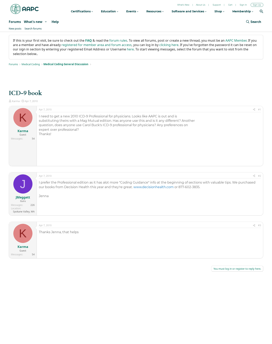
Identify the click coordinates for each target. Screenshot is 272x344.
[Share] (254, 109)
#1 (259, 109)
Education (109, 11)
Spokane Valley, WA (24, 211)
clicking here (168, 45)
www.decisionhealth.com (153, 187)
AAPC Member (236, 40)
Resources (154, 11)
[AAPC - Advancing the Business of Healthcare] (24, 9)
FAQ (88, 40)
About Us (200, 5)
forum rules (118, 40)
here (130, 49)
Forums (15, 22)
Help (55, 22)
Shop (218, 11)
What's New (183, 5)
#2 (259, 176)
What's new (33, 22)
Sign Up (257, 5)
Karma (16, 101)
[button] (46, 22)
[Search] (261, 12)
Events (131, 11)
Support (217, 5)
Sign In (243, 5)
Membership (242, 11)
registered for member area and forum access (97, 45)
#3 (259, 225)
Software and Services (188, 11)
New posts (15, 28)
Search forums (33, 28)
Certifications (81, 11)
